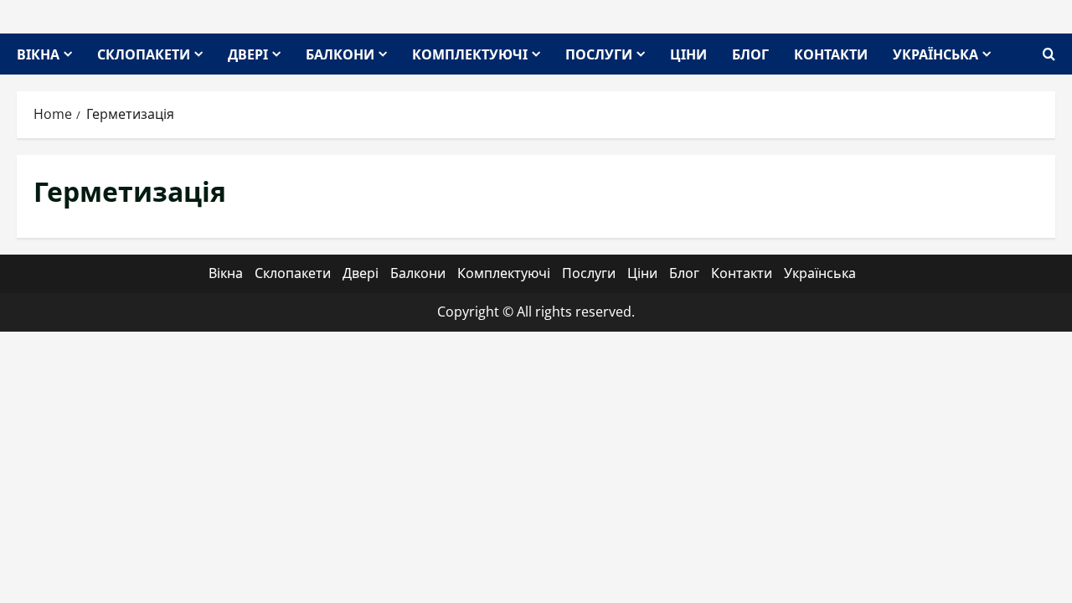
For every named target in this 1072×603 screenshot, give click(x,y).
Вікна (38, 54)
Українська (935, 54)
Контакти (831, 54)
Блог (750, 54)
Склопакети (143, 54)
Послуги (598, 54)
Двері (248, 54)
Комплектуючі (470, 54)
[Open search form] (1049, 54)
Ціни (688, 54)
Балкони (340, 54)
